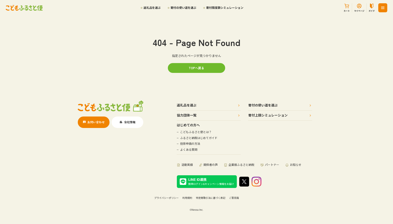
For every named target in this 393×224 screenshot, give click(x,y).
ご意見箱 (234, 198)
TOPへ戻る (196, 68)
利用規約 (187, 198)
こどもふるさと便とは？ (196, 132)
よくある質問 (188, 149)
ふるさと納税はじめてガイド (198, 138)
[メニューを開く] (382, 7)
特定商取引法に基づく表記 (210, 198)
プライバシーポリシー (166, 198)
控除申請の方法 (190, 143)
